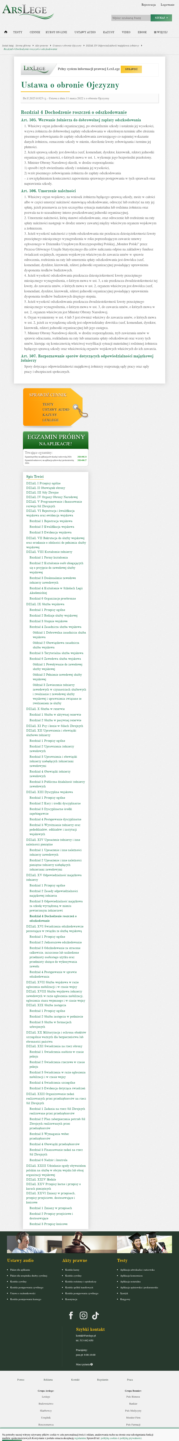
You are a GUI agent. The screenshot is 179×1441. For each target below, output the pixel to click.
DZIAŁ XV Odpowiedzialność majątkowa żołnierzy (112, 45)
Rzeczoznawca (45, 1424)
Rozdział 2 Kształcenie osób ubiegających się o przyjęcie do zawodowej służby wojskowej (56, 567)
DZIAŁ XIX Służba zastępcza (46, 1005)
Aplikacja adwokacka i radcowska (137, 1269)
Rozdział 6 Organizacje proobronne (52, 598)
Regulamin (102, 1379)
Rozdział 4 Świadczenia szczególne (52, 1083)
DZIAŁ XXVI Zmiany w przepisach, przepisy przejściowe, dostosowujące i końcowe (51, 1197)
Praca (130, 1379)
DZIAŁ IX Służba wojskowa (45, 604)
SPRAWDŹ (131, 69)
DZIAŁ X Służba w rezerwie (45, 709)
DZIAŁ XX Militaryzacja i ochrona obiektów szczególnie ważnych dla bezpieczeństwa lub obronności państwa (56, 1037)
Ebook (142, 32)
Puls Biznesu (133, 1396)
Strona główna (23, 45)
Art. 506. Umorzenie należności (48, 190)
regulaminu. (80, 1438)
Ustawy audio (85, 32)
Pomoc (20, 1379)
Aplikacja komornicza (131, 1275)
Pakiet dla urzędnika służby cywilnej (28, 1275)
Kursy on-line (56, 32)
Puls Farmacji (133, 1424)
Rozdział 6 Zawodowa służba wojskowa (55, 659)
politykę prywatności (130, 1438)
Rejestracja (148, 5)
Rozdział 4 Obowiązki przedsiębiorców (54, 1144)
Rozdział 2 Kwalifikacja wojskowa (51, 527)
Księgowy (125, 1299)
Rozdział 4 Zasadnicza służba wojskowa (55, 627)
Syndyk (124, 1293)
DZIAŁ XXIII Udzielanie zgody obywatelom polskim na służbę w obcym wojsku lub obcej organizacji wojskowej (56, 1170)
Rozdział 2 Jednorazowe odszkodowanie (55, 942)
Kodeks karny (72, 1269)
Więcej (161, 32)
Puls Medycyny (133, 1410)
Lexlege (46, 1396)
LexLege (51, 420)
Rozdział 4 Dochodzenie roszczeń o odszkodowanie (30, 49)
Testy (17, 32)
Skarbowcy (46, 1410)
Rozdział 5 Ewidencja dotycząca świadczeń (57, 1088)
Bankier (133, 1403)
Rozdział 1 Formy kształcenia (48, 557)
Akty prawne (41, 45)
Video (126, 32)
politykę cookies (109, 1438)
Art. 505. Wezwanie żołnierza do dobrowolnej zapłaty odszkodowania (81, 120)
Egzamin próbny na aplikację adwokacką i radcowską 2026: (48, 456)
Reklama (48, 1379)
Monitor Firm (133, 1417)
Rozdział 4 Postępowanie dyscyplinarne (55, 819)
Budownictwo (46, 1403)
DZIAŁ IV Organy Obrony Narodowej (52, 497)
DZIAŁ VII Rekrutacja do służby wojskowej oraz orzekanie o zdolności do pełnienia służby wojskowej (56, 542)
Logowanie (167, 5)
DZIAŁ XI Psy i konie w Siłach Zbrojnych (54, 726)
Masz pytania (83, 1364)
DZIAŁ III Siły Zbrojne (42, 492)
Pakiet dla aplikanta (20, 1269)
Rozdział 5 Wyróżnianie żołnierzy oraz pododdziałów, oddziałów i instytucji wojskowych (54, 829)
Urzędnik (46, 1417)
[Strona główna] (5, 33)
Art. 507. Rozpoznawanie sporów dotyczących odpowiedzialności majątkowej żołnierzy (87, 358)
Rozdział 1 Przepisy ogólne (47, 610)
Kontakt (75, 1379)
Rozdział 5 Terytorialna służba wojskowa (56, 653)
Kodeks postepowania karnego (25, 1299)
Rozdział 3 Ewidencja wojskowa (50, 532)
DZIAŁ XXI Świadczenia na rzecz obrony (54, 1046)
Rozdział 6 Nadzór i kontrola (48, 1160)
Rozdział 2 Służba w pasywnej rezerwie (55, 720)
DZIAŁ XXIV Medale (41, 1179)
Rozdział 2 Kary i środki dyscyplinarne (55, 803)
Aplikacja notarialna (130, 1281)
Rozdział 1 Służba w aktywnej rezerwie (55, 714)
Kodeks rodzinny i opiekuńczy (80, 1281)
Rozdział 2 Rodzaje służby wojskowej (53, 615)
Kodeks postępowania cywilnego (26, 1287)
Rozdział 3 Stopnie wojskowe (48, 621)
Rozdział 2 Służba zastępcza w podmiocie (56, 1016)
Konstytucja (71, 1299)
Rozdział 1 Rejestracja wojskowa (50, 521)
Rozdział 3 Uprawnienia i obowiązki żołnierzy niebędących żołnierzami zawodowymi (53, 761)
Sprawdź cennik (48, 395)
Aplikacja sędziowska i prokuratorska (139, 1287)
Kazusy (108, 32)
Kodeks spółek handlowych (79, 1287)
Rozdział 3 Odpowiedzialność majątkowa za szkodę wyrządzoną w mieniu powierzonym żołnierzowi (56, 906)
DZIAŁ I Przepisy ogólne (43, 483)
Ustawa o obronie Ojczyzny (67, 45)
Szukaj (161, 17)
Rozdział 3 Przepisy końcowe (48, 1224)
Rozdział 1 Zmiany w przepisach (50, 1208)
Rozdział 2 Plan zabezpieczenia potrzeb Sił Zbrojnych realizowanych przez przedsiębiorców (57, 1123)
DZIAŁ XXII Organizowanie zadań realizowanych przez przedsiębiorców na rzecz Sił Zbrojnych (56, 1098)
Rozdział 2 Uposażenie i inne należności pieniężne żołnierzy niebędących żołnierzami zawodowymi (55, 864)
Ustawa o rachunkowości (22, 1293)
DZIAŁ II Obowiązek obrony (45, 488)
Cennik (35, 32)
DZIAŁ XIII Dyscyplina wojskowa (49, 792)
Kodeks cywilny (18, 1281)
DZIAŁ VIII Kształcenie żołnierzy (49, 552)
